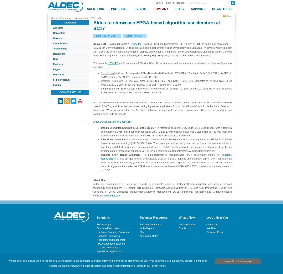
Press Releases (187, 224)
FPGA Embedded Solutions (111, 243)
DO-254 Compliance (107, 247)
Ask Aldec (211, 228)
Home (54, 18)
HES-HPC (113, 63)
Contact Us (59, 33)
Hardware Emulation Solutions (113, 232)
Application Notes (149, 236)
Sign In (170, 2)
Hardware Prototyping (108, 236)
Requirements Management (111, 240)
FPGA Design (104, 224)
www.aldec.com (112, 195)
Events (57, 85)
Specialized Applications (109, 251)
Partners (58, 64)
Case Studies (60, 43)
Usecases (58, 74)
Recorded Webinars (150, 224)
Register (180, 2)
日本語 (159, 2)
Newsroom (59, 54)
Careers (57, 38)
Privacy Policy (158, 266)
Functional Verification (108, 228)
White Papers (147, 228)
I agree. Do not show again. (238, 261)
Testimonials (60, 48)
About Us (58, 28)
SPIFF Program (61, 80)
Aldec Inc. (136, 44)
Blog (55, 59)
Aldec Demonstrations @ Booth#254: (112, 121)
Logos (56, 69)
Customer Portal (214, 232)
